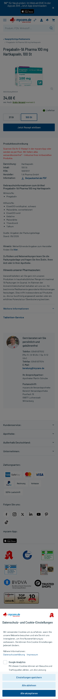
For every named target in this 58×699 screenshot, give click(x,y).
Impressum (32, 654)
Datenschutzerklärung (14, 654)
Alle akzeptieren (29, 693)
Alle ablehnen (29, 685)
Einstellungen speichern (29, 677)
